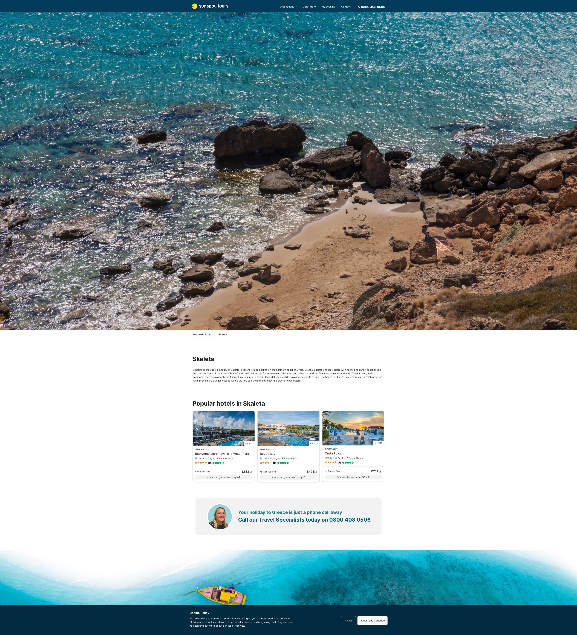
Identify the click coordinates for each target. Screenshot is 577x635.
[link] (224, 446)
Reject (348, 620)
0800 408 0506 (350, 519)
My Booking (328, 6)
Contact (346, 6)
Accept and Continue (372, 620)
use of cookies (235, 625)
